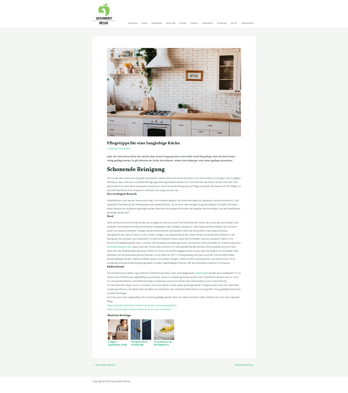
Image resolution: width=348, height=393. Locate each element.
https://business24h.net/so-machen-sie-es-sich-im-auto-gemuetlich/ (142, 305)
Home (144, 23)
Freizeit (183, 23)
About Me (170, 23)
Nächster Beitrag (245, 364)
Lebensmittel (247, 23)
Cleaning (112, 148)
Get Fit (234, 23)
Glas (119, 246)
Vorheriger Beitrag (104, 364)
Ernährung (222, 23)
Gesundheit (156, 23)
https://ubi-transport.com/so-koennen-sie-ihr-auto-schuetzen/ (139, 309)
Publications (207, 23)
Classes (194, 23)
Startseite (132, 23)
